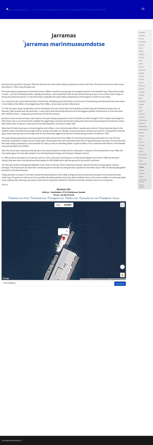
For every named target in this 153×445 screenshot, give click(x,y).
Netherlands (143, 126)
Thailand (142, 173)
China (141, 64)
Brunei (141, 51)
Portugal (141, 145)
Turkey (141, 177)
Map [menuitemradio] (58, 205)
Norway (141, 136)
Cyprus (141, 67)
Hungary (142, 92)
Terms (123, 279)
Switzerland (143, 164)
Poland (141, 142)
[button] (63, 239)
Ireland (141, 104)
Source (5, 184)
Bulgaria (141, 54)
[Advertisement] (64, 65)
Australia (142, 35)
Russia (141, 148)
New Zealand (143, 130)
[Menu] (143, 9)
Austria (141, 39)
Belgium (141, 45)
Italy (140, 108)
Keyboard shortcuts (86, 279)
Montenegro (143, 120)
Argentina (142, 32)
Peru (140, 139)
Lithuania (142, 114)
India (140, 98)
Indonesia (142, 101)
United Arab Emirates (143, 181)
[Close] (66, 231)
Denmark (142, 70)
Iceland (141, 95)
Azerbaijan (142, 42)
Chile (140, 61)
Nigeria (141, 133)
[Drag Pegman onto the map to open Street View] (122, 275)
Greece (141, 89)
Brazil (141, 48)
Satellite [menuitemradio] (67, 205)
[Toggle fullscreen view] (122, 205)
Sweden (141, 167)
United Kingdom (142, 186)
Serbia (141, 151)
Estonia (141, 76)
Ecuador (141, 73)
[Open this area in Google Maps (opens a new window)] (6, 278)
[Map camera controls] (122, 267)
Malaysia (142, 117)
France (141, 83)
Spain (141, 161)
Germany (142, 86)
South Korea (143, 158)
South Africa (143, 155)
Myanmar (142, 123)
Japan (141, 111)
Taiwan (141, 170)
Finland (141, 79)
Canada (141, 57)
